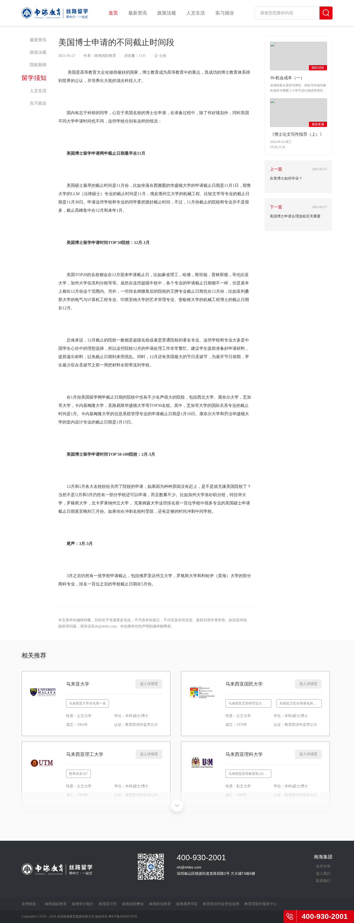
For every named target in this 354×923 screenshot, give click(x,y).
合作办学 (323, 866)
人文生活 (195, 13)
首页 (113, 13)
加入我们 (323, 873)
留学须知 (34, 77)
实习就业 (224, 13)
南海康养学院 (187, 904)
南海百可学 (108, 904)
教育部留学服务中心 (260, 904)
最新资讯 (137, 13)
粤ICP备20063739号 (122, 916)
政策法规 (166, 13)
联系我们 (323, 881)
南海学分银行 (83, 904)
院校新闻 (38, 65)
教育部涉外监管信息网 (221, 904)
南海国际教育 (56, 904)
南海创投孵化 (133, 904)
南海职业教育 (160, 904)
